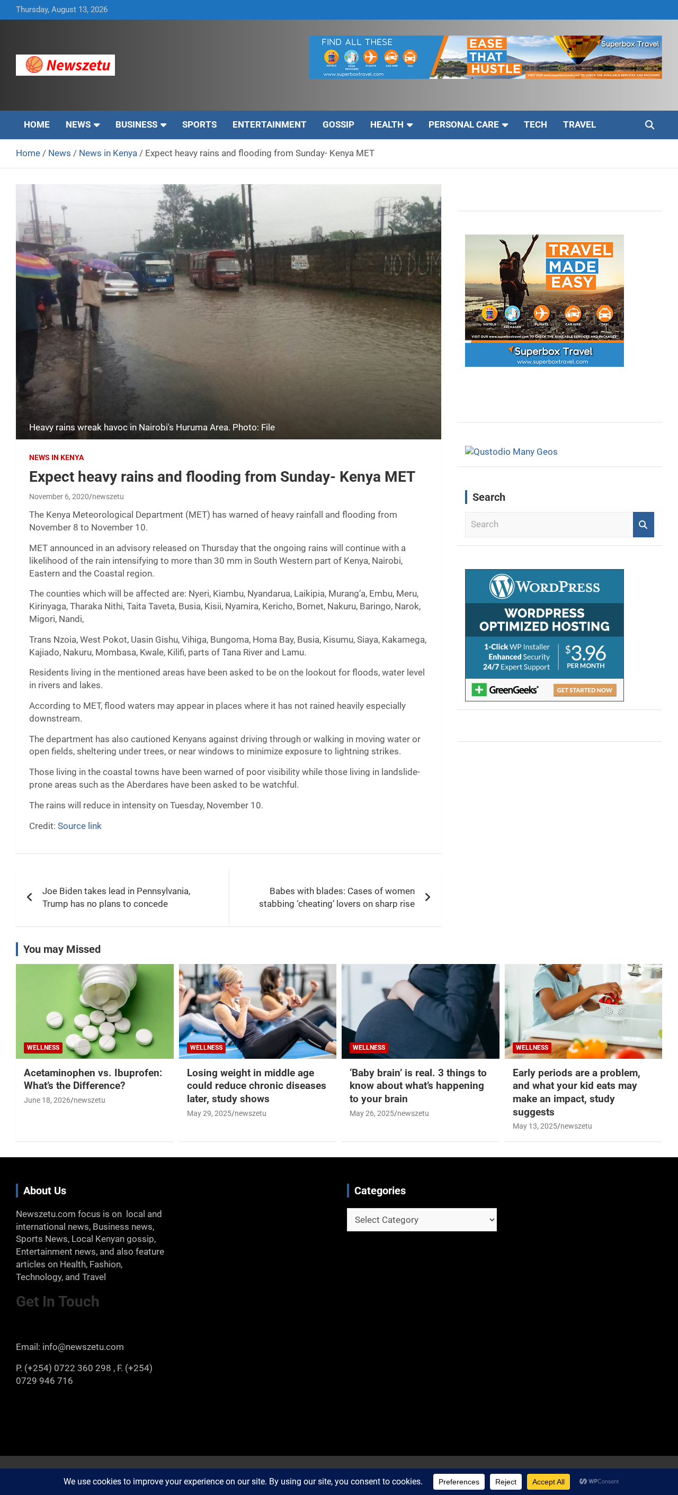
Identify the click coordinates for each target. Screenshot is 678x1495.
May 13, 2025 (535, 1126)
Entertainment (270, 124)
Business (136, 124)
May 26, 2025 (372, 1113)
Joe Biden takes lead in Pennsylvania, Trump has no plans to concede (116, 897)
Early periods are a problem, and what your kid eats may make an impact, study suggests (576, 1092)
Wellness (43, 1047)
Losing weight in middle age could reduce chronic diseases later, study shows (256, 1086)
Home (37, 124)
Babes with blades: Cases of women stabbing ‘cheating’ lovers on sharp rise (337, 897)
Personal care (464, 124)
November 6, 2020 (59, 496)
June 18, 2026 (47, 1100)
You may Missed (62, 949)
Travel (579, 124)
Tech (535, 124)
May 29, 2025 (209, 1113)
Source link (80, 826)
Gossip (338, 124)
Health (387, 124)
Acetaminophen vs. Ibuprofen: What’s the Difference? (93, 1079)
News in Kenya (56, 457)
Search (643, 524)
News (78, 124)
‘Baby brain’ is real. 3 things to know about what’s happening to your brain (418, 1086)
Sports (199, 124)
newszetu (108, 496)
